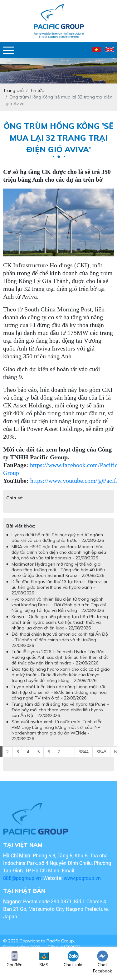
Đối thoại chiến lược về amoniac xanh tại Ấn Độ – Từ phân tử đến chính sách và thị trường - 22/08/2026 (60, 639)
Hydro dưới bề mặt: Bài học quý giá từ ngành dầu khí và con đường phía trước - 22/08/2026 (58, 537)
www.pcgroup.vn (83, 878)
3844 (84, 751)
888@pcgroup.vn (22, 878)
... (69, 751)
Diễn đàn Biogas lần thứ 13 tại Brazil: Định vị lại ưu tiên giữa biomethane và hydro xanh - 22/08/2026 (59, 587)
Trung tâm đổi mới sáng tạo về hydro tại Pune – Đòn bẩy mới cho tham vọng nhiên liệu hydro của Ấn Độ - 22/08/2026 (60, 709)
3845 (101, 751)
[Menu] (8, 50)
